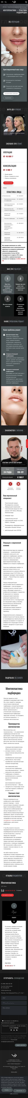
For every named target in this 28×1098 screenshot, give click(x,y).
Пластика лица (23, 7)
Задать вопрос (20, 1045)
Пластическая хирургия (13, 7)
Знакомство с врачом (11, 93)
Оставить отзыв (7, 895)
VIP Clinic (5, 7)
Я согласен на (9, 1021)
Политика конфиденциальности (14, 1061)
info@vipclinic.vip (6, 990)
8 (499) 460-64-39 (6, 983)
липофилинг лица (9, 820)
